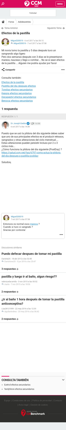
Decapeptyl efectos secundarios (19, 97)
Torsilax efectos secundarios (17, 89)
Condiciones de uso (21, 400)
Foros (11, 22)
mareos (34, 224)
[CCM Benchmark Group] (33, 413)
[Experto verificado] (28, 123)
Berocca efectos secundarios (17, 100)
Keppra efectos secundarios (17, 93)
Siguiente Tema (54, 28)
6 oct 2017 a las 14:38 (20, 126)
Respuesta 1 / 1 (10, 116)
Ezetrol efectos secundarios (17, 385)
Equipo (7, 400)
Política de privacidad (42, 400)
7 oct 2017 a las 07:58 (36, 43)
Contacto (58, 400)
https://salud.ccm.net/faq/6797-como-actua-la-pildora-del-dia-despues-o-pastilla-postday (31, 154)
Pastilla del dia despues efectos (19, 86)
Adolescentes (24, 22)
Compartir (10, 70)
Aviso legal (23, 405)
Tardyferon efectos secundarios (19, 389)
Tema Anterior (11, 28)
